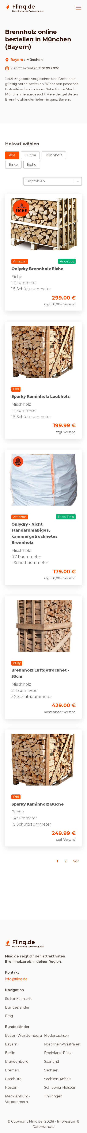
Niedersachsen (56, 1036)
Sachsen (51, 1070)
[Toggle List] (78, 181)
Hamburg (13, 1079)
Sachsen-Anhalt (57, 1079)
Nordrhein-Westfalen (62, 1044)
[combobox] (49, 181)
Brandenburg (17, 1061)
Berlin (10, 1053)
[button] (12, 155)
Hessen (11, 1087)
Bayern (17, 60)
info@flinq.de (16, 979)
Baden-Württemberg (23, 1036)
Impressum (66, 1121)
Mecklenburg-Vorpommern (17, 1099)
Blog (9, 1016)
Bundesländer (17, 1007)
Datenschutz (44, 1127)
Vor (76, 861)
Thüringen (53, 1096)
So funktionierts (18, 999)
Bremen (12, 1070)
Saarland (51, 1061)
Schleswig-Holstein (60, 1087)
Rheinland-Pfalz (58, 1053)
